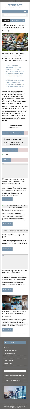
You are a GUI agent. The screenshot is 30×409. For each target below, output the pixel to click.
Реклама (5, 404)
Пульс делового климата (13, 210)
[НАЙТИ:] (15, 15)
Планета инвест (8, 360)
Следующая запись (14, 127)
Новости (6, 357)
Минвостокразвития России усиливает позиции (14, 271)
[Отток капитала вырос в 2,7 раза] (15, 232)
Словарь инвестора (22, 404)
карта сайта (11, 1)
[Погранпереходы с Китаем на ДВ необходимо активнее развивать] (15, 309)
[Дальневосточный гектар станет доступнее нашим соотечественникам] (15, 176)
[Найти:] (15, 370)
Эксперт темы (8, 363)
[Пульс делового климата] (15, 207)
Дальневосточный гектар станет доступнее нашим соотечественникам (13, 181)
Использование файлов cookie (12, 380)
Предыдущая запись (16, 125)
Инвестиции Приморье (10, 350)
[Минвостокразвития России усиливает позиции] (15, 268)
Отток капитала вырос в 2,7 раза (14, 235)
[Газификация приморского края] (5, 154)
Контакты (19, 1)
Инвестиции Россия (9, 353)
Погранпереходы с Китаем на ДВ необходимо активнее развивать (14, 313)
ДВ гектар (6, 347)
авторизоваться (16, 144)
